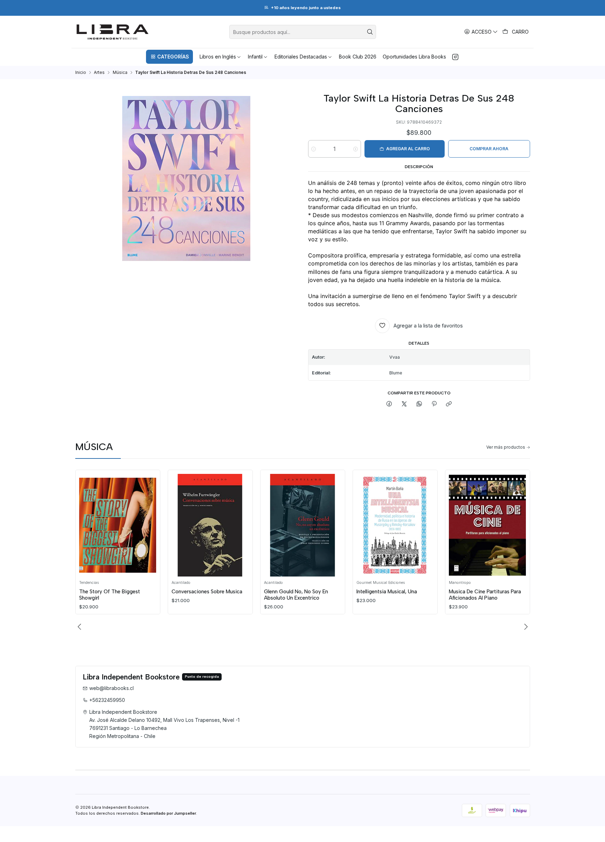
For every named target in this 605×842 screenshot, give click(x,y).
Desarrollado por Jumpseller (168, 813)
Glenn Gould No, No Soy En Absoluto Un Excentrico (296, 594)
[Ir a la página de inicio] (112, 32)
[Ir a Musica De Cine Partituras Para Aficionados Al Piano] (487, 525)
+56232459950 (107, 700)
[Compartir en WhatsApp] (419, 404)
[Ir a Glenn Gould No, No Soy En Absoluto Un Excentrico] (302, 525)
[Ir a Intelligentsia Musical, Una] (394, 525)
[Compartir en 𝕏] (404, 404)
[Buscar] (370, 32)
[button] (169, 57)
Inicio (80, 72)
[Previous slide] (80, 627)
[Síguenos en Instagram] (455, 56)
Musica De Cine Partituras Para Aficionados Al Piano (485, 594)
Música (120, 72)
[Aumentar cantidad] (355, 149)
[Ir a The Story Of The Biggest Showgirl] (117, 525)
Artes (99, 72)
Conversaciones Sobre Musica (207, 591)
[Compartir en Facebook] (389, 404)
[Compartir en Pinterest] (434, 404)
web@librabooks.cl (111, 688)
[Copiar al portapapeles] (449, 404)
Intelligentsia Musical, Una (386, 591)
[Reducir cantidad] (313, 149)
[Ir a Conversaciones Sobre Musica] (210, 525)
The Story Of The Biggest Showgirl (109, 594)
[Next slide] (525, 627)
